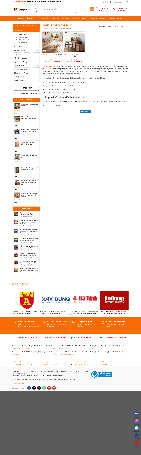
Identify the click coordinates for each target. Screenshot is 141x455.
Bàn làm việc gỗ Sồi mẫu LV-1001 (74, 56)
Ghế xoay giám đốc (22, 37)
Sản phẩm (55, 18)
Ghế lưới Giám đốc (21, 34)
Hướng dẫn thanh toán (80, 369)
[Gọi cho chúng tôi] (44, 395)
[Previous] (10, 307)
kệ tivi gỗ (67, 12)
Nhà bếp (85, 18)
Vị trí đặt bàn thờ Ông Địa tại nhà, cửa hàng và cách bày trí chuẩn (29, 222)
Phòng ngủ (76, 18)
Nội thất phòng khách (21, 69)
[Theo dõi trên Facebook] (29, 395)
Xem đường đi (25, 355)
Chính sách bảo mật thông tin (23, 371)
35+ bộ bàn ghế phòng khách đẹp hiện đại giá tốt (85, 319)
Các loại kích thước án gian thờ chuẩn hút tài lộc (29, 239)
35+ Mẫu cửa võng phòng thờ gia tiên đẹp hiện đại (28, 261)
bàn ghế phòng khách (51, 12)
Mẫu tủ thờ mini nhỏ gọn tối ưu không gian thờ (29, 246)
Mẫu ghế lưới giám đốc (50, 66)
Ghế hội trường (19, 77)
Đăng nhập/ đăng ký (119, 2)
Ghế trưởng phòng (21, 42)
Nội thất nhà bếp (19, 50)
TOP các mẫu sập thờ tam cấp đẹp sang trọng (28, 213)
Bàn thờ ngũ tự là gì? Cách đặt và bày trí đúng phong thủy (29, 231)
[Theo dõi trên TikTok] (34, 395)
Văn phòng (103, 18)
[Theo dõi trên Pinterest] (49, 395)
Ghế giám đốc (18, 30)
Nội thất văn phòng (20, 62)
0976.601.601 (19, 390)
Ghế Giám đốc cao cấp (23, 40)
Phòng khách (65, 18)
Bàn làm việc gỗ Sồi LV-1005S (52, 55)
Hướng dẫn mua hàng (50, 369)
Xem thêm (84, 111)
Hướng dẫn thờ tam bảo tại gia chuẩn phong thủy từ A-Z (29, 270)
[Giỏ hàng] (127, 2)
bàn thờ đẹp (61, 12)
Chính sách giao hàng (50, 371)
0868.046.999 (86, 344)
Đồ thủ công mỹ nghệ (21, 73)
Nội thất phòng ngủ (20, 58)
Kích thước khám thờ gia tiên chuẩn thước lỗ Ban (28, 254)
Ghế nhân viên (19, 65)
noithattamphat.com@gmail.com (117, 344)
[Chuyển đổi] (38, 30)
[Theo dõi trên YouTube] (54, 395)
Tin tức (107, 2)
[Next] (130, 307)
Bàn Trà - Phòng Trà (20, 80)
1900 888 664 (61, 344)
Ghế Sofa (17, 54)
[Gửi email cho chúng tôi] (39, 395)
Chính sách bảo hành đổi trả (81, 371)
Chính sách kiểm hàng (21, 369)
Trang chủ (45, 28)
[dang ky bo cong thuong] (101, 381)
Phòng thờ (93, 18)
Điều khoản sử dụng (108, 369)
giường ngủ (74, 12)
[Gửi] (92, 9)
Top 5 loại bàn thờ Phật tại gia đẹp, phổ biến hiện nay (56, 319)
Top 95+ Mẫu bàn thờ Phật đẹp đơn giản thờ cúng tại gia (114, 319)
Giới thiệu (45, 18)
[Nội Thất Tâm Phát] (21, 10)
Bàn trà (112, 18)
